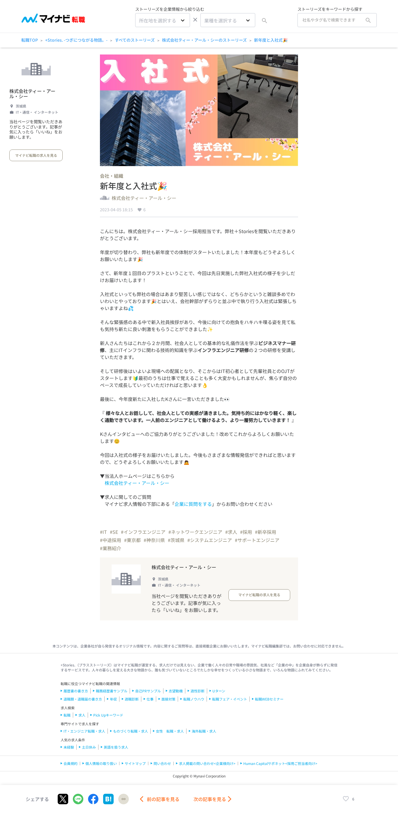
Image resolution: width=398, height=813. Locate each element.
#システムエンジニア (209, 539)
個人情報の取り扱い (101, 763)
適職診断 (132, 698)
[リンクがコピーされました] (123, 799)
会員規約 (71, 763)
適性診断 (198, 690)
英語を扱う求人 (116, 747)
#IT (103, 531)
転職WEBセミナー (269, 698)
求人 (81, 714)
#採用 (246, 531)
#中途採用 (110, 539)
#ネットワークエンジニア (195, 531)
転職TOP (29, 40)
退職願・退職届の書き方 (83, 698)
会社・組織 (111, 175)
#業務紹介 (110, 548)
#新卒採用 (265, 531)
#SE (114, 531)
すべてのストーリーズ (135, 40)
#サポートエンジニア (257, 539)
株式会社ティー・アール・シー (32, 93)
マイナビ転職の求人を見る (36, 155)
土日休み (89, 747)
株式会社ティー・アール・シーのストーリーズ (204, 40)
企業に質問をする (193, 503)
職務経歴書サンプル (111, 690)
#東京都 (132, 539)
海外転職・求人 (204, 730)
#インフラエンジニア (143, 531)
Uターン (218, 690)
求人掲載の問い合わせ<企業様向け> (207, 763)
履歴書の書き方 (76, 690)
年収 (113, 698)
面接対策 (168, 698)
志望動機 (176, 690)
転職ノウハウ (193, 698)
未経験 (69, 747)
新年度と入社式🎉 (271, 40)
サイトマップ (135, 763)
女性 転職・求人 (170, 730)
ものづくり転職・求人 (130, 730)
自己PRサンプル (148, 690)
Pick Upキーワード (108, 714)
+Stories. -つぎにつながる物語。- (76, 40)
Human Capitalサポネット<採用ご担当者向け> (280, 763)
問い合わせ (162, 763)
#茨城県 (176, 539)
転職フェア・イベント (229, 698)
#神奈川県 (154, 539)
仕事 (150, 698)
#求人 (231, 531)
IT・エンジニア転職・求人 (84, 730)
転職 (67, 714)
